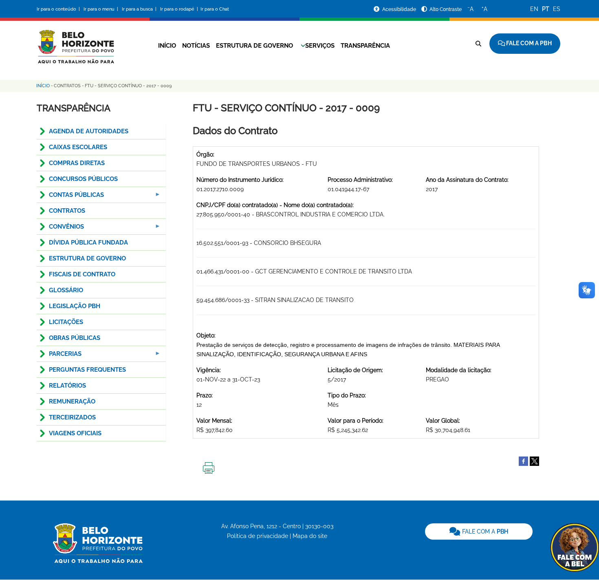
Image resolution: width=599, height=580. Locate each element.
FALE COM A (484, 531)
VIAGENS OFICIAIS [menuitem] (75, 433)
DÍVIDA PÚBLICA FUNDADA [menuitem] (88, 242)
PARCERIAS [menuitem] (59, 356)
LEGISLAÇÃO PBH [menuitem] (74, 306)
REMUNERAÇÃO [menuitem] (72, 401)
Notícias (196, 45)
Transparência (365, 45)
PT (545, 9)
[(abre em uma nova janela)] (534, 460)
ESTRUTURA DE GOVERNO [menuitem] (87, 258)
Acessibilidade (399, 9)
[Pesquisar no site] (478, 43)
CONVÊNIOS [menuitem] (60, 229)
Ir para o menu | (101, 9)
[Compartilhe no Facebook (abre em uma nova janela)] (523, 460)
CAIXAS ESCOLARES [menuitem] (78, 147)
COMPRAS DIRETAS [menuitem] (77, 163)
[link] (479, 531)
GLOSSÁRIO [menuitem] (66, 290)
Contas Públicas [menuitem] (70, 197)
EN (534, 9)
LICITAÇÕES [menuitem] (66, 322)
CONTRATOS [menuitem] (67, 210)
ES (556, 9)
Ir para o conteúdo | (59, 9)
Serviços (320, 45)
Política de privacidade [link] (257, 536)
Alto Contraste (445, 9)
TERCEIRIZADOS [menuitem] (72, 417)
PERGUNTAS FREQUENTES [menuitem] (87, 369)
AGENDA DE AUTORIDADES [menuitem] (88, 131)
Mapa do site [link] (310, 536)
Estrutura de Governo (254, 45)
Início (167, 45)
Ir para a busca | (140, 9)
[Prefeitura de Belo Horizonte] (75, 41)
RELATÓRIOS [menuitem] (67, 385)
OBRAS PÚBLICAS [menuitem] (74, 338)
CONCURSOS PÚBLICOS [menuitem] (83, 179)
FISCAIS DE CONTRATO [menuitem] (82, 274)
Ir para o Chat (214, 9)
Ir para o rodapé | (179, 9)
